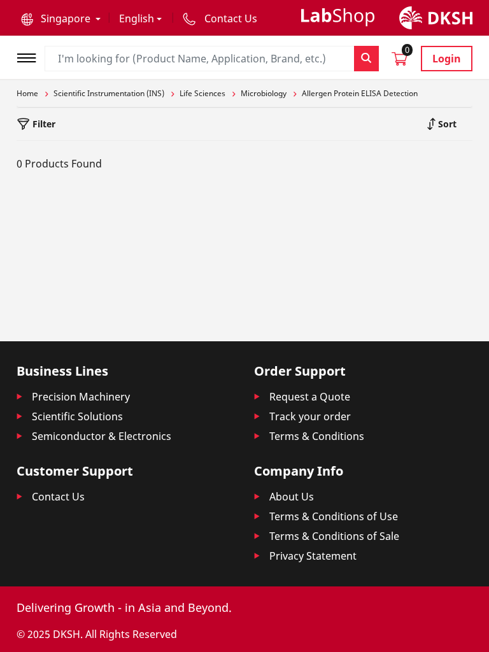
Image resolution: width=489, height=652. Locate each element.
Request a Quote (309, 397)
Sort (446, 124)
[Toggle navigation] (31, 56)
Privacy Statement (313, 556)
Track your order (310, 416)
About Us (291, 497)
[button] (61, 18)
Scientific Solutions (77, 416)
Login (446, 59)
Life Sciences (202, 93)
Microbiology (264, 93)
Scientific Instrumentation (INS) (108, 93)
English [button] (136, 18)
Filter (42, 124)
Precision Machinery (81, 397)
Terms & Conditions (316, 436)
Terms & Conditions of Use (333, 516)
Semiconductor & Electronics (101, 436)
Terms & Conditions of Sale (334, 536)
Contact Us (58, 497)
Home (27, 93)
